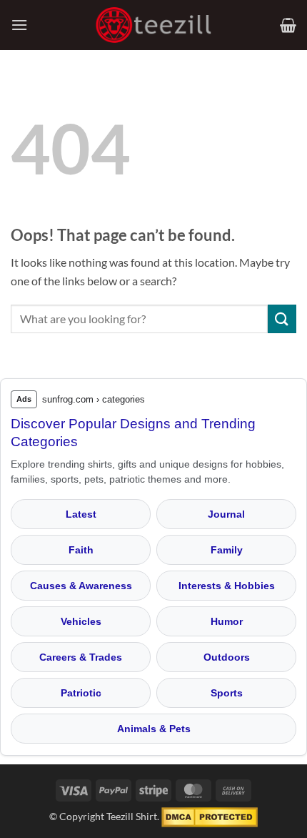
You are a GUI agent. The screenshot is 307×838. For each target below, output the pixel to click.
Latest (81, 514)
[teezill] (153, 25)
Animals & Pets (154, 728)
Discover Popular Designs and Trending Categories (133, 432)
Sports (227, 693)
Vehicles (81, 621)
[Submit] (282, 318)
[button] (19, 24)
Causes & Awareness (81, 585)
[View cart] (288, 25)
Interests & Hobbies (226, 585)
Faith (81, 550)
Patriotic (81, 693)
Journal (226, 514)
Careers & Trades (80, 657)
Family (227, 550)
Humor (227, 621)
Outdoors (226, 657)
